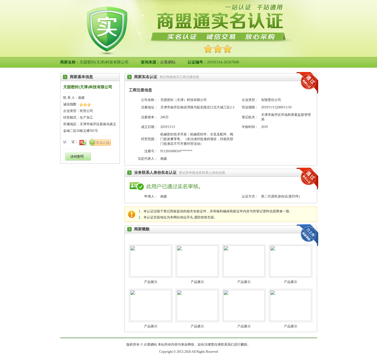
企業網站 (168, 62)
